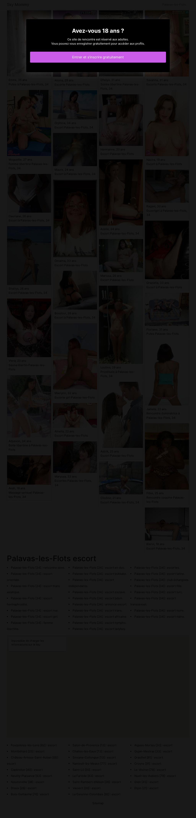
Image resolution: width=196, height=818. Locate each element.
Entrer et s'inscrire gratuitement (98, 57)
